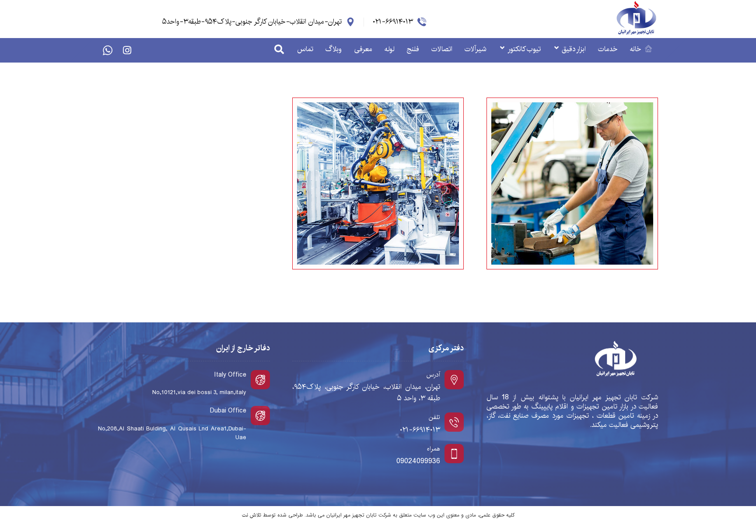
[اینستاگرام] (126, 50)
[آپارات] (107, 50)
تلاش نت (251, 515)
